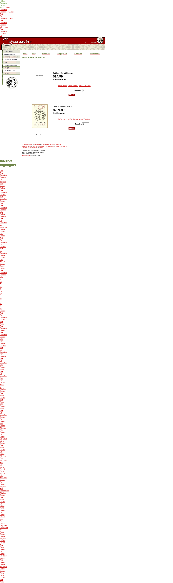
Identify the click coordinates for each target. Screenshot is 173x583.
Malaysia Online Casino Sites (3, 570)
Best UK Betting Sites (3, 381)
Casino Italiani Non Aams (2, 544)
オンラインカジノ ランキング (1, 294)
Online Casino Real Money (2, 258)
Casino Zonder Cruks (3, 266)
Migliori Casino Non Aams (3, 496)
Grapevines (45, 144)
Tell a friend (62, 86)
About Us (37, 144)
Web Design (26, 155)
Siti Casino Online (2, 562)
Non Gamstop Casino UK (3, 336)
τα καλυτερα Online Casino (3, 228)
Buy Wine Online (27, 144)
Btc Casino (2, 425)
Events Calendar (55, 144)
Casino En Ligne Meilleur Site (3, 454)
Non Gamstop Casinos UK (3, 273)
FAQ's (57, 146)
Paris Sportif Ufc (2, 473)
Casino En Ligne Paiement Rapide (3, 553)
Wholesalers (50, 146)
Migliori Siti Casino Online (3, 185)
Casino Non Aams (2, 322)
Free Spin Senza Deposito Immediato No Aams (4, 525)
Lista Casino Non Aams (2, 444)
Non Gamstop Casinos (5, 10)
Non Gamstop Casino (3, 199)
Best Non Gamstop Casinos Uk (6, 22)
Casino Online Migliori (3, 536)
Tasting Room (26, 146)
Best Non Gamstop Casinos (3, 206)
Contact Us (63, 146)
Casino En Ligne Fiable (2, 505)
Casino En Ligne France (2, 513)
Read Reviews (85, 86)
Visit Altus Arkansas (38, 146)
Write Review (73, 86)
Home (41, 147)
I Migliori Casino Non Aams (3, 391)
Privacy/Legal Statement (29, 147)
